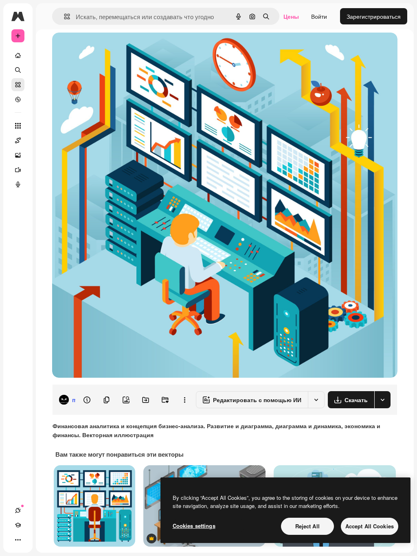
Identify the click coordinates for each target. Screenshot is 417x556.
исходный (107, 48)
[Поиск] (17, 70)
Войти (319, 16)
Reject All (307, 526)
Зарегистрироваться (374, 16)
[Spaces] (17, 140)
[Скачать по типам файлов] (382, 399)
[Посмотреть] (17, 99)
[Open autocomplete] (64, 16)
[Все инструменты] (17, 125)
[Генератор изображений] (17, 155)
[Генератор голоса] (17, 184)
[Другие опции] (184, 400)
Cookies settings (194, 526)
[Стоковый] (17, 84)
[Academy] (17, 525)
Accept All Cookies (369, 526)
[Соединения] (17, 510)
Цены (291, 16)
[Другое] (17, 539)
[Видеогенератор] (17, 169)
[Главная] (17, 55)
